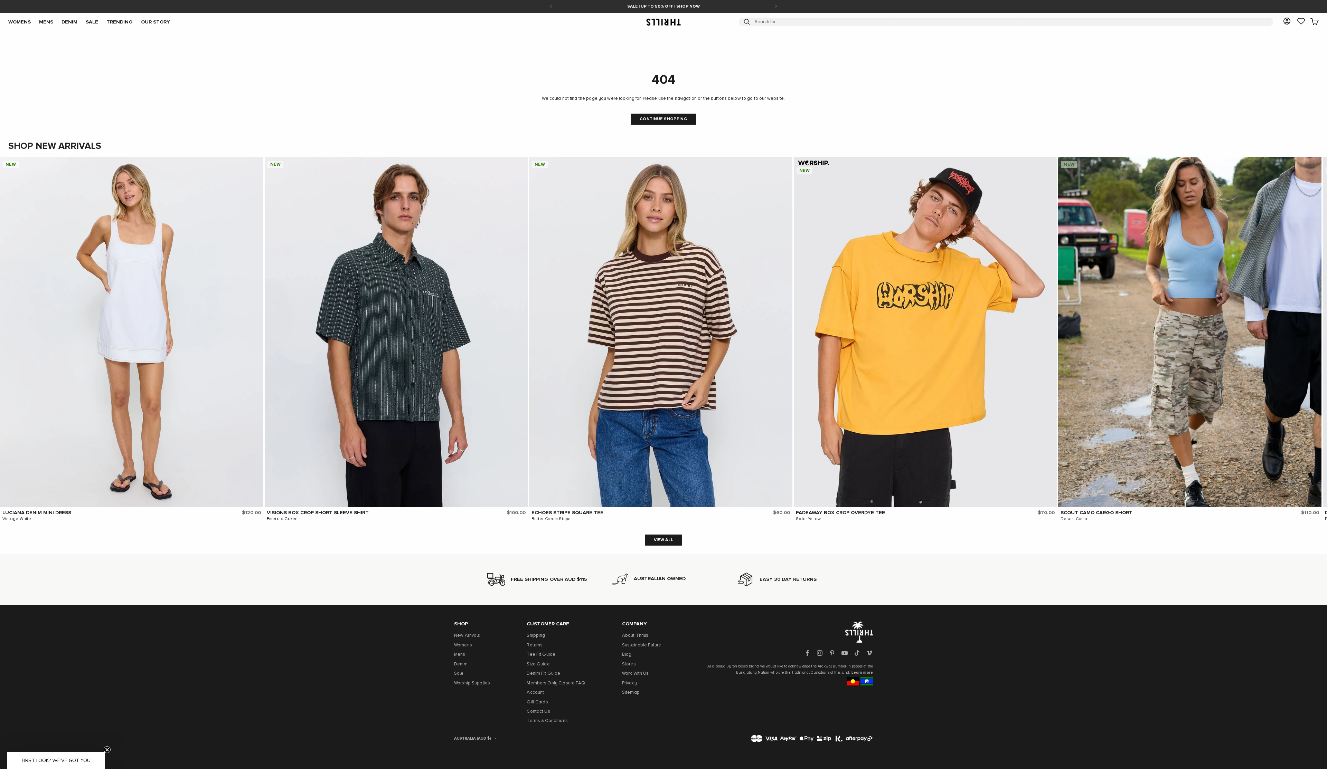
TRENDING (119, 21)
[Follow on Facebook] (807, 653)
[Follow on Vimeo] (869, 653)
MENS (46, 21)
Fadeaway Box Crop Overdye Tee (840, 512)
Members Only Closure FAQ (556, 683)
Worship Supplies (472, 683)
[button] (256, 164)
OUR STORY (155, 21)
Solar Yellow (808, 519)
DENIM (69, 21)
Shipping (536, 635)
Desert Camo (1074, 519)
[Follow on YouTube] (844, 653)
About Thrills (635, 635)
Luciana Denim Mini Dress (36, 512)
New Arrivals (467, 635)
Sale (459, 673)
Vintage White (16, 519)
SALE (92, 21)
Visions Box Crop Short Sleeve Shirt (318, 512)
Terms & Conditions (547, 721)
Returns (535, 645)
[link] (1301, 22)
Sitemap (631, 692)
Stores (629, 664)
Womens (463, 645)
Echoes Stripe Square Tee (567, 512)
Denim (461, 664)
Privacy (629, 683)
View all (664, 540)
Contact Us (538, 711)
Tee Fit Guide (541, 654)
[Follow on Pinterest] (832, 653)
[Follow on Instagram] (819, 653)
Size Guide (538, 664)
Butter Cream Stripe (551, 519)
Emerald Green (282, 519)
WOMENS (19, 21)
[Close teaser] (107, 749)
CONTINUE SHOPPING (663, 119)
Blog (627, 654)
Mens (459, 654)
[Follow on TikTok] (857, 653)
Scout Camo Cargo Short (1096, 512)
